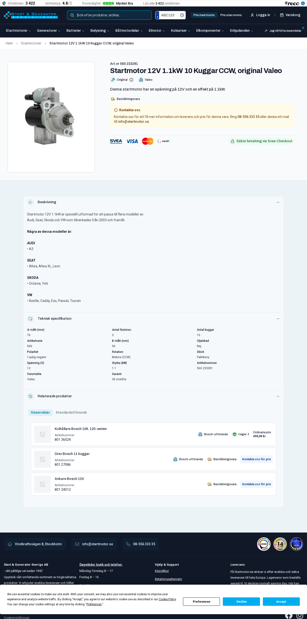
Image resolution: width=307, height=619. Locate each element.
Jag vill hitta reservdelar (285, 30)
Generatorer (47, 30)
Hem (9, 43)
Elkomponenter (208, 30)
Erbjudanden (240, 30)
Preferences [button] (94, 604)
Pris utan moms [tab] (231, 15)
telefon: (116, 564)
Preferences (201, 601)
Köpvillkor (162, 571)
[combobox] (109, 15)
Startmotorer (16, 30)
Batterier (73, 30)
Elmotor (155, 30)
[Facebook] (289, 615)
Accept (281, 601)
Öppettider (87, 564)
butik (100, 564)
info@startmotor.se (133, 121)
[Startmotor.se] (31, 15)
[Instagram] (299, 615)
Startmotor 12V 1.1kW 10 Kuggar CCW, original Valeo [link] (91, 43)
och (107, 564)
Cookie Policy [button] (167, 599)
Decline (241, 601)
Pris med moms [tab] (204, 15)
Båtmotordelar (127, 30)
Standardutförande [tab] (71, 412)
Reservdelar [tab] (40, 412)
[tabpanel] (153, 457)
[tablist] (218, 15)
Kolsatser (179, 30)
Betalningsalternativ (168, 579)
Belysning (98, 30)
